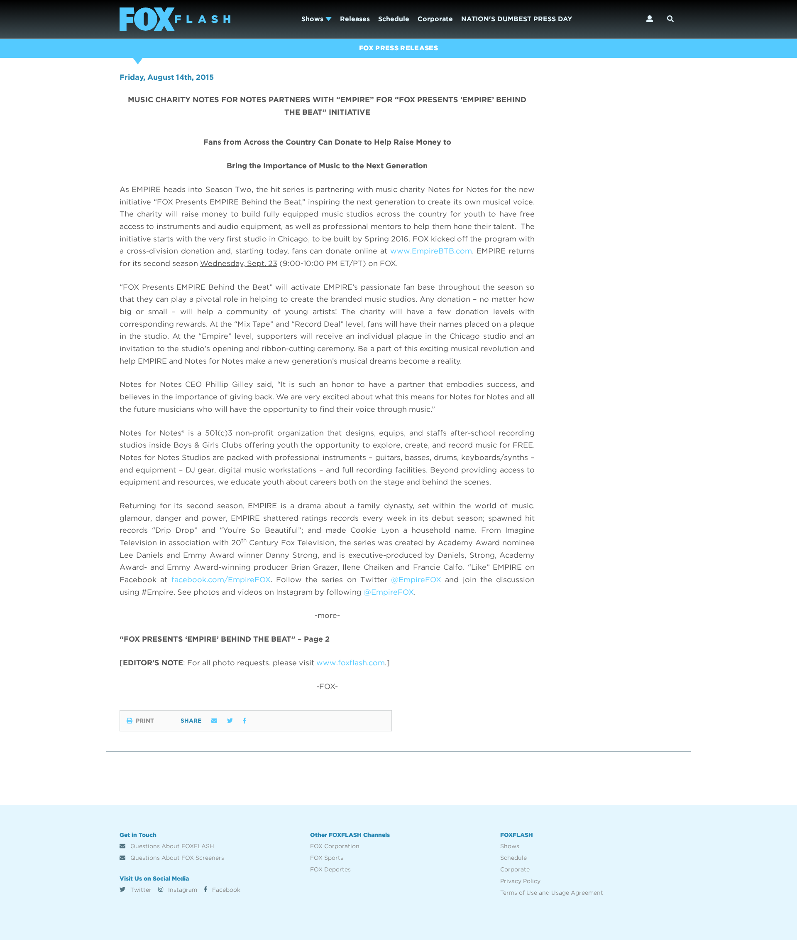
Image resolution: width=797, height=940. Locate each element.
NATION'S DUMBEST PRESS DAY (516, 19)
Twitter (140, 889)
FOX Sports (326, 857)
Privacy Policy (520, 881)
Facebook (225, 889)
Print (145, 720)
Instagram (181, 889)
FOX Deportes (330, 869)
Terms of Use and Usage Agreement (551, 892)
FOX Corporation (334, 846)
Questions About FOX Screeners (176, 857)
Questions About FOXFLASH (171, 846)
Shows (313, 19)
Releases (355, 19)
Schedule (393, 19)
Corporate (435, 19)
